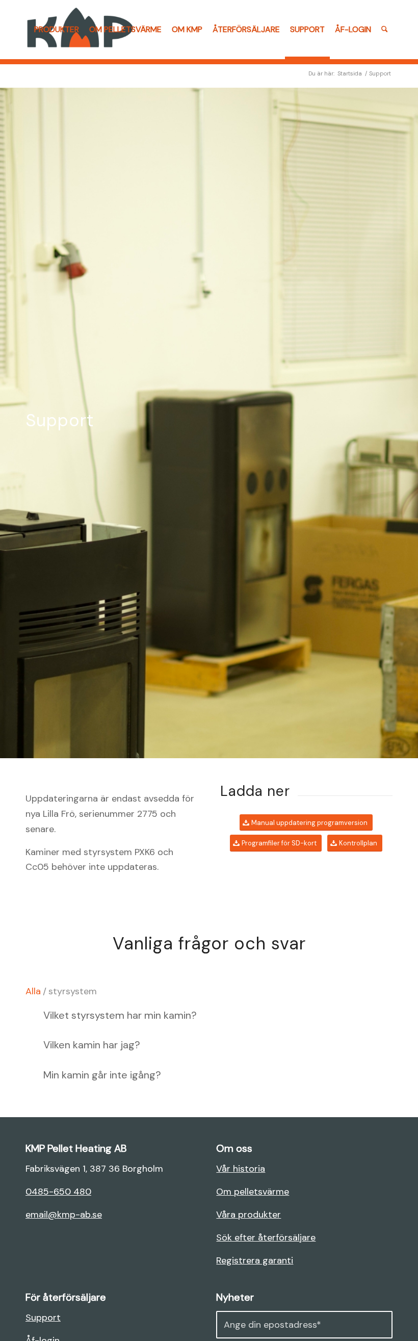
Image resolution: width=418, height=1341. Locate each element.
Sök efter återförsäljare (266, 1237)
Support (43, 1317)
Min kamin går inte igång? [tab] (102, 1074)
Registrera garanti (254, 1260)
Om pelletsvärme (252, 1191)
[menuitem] (56, 29)
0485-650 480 (58, 1191)
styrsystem (72, 991)
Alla (33, 991)
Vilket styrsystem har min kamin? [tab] (120, 1015)
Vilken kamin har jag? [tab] (91, 1044)
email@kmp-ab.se (63, 1214)
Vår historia (240, 1169)
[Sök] (384, 29)
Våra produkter (248, 1214)
